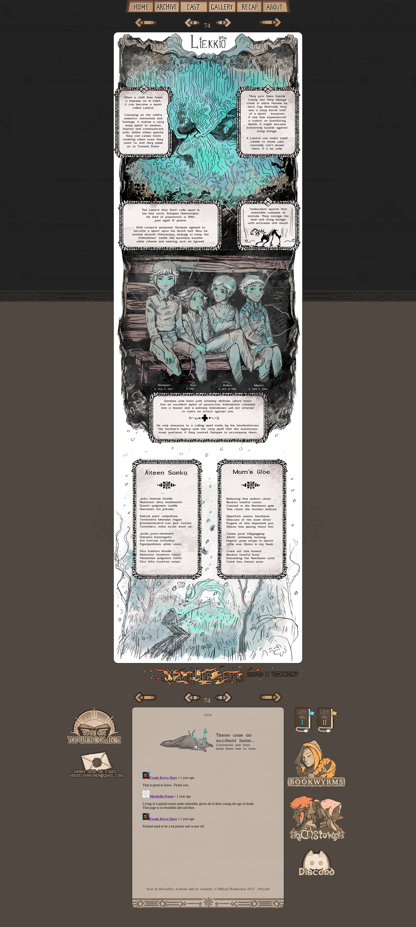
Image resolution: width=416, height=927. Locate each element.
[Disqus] (209, 824)
